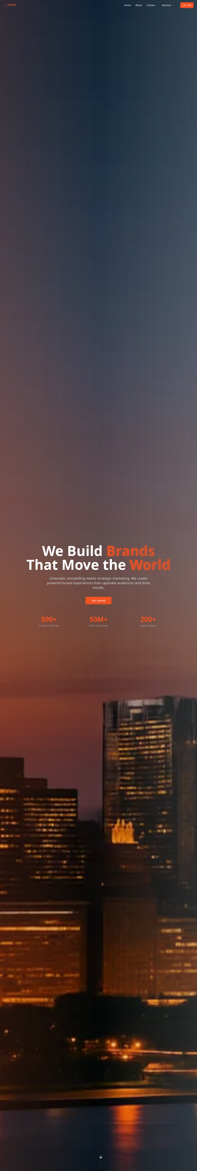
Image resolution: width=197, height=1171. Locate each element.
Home (127, 5)
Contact (151, 5)
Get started (98, 600)
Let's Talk (187, 5)
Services (166, 5)
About (138, 5)
